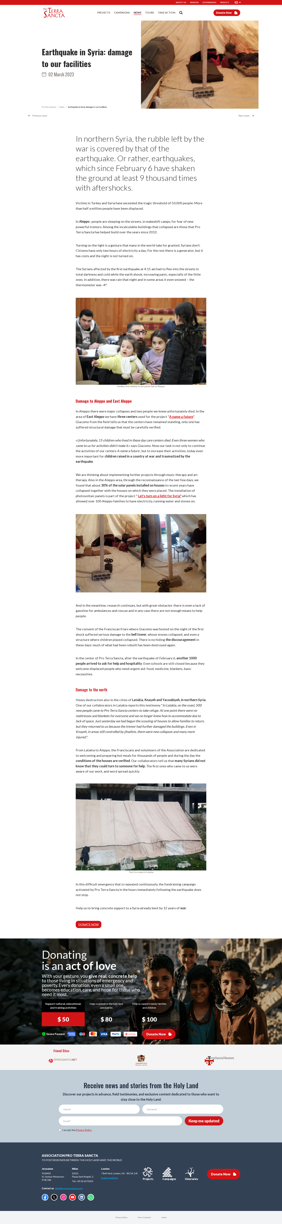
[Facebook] (45, 1197)
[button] (237, 2)
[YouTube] (72, 1197)
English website (109, 1178)
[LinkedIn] (81, 1197)
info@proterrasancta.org (69, 1188)
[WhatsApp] (90, 1197)
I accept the (77, 1129)
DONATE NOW (88, 924)
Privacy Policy (84, 1129)
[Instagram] (63, 1197)
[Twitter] (54, 1197)
